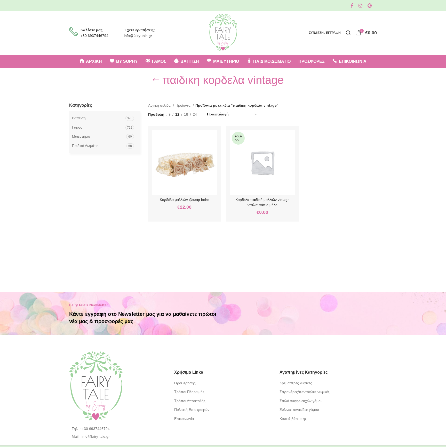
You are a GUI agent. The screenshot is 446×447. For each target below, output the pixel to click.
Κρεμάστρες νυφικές (296, 383)
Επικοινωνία (184, 419)
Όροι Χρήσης (185, 383)
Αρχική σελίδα (160, 105)
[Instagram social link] (360, 5)
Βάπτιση (79, 118)
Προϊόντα (184, 105)
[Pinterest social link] (369, 5)
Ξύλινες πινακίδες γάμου (299, 409)
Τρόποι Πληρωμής (189, 392)
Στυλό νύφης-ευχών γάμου (301, 401)
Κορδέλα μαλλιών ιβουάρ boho (184, 200)
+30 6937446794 (94, 36)
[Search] (348, 33)
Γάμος (77, 127)
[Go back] (155, 80)
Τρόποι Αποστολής (189, 401)
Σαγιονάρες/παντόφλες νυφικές (305, 392)
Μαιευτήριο (81, 136)
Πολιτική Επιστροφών (191, 409)
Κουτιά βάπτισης (293, 419)
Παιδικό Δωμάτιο (85, 146)
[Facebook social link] (352, 5)
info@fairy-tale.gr (138, 36)
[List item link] (117, 429)
